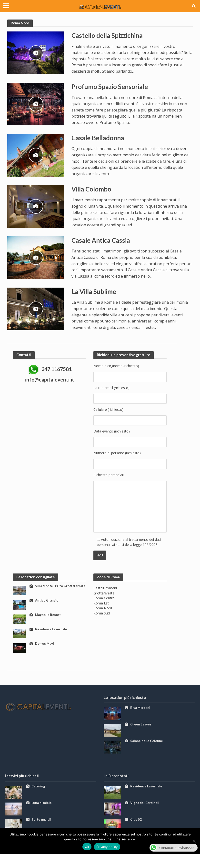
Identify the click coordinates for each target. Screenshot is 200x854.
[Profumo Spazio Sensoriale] (35, 103)
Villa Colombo (91, 189)
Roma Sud (101, 613)
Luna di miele (41, 803)
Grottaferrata (103, 593)
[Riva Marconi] (112, 713)
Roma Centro (104, 598)
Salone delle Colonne (146, 741)
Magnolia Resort (48, 615)
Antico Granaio (46, 600)
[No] (193, 841)
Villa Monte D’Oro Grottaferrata (60, 586)
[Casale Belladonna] (35, 155)
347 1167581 (56, 369)
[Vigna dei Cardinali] (112, 808)
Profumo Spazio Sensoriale (109, 86)
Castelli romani (105, 588)
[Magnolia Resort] (19, 619)
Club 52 (136, 819)
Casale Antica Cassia (100, 240)
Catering (38, 786)
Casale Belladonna (97, 138)
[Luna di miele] (13, 808)
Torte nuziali (41, 819)
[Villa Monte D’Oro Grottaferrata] (19, 590)
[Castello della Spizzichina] (35, 52)
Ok (87, 847)
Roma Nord (102, 608)
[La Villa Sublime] (35, 308)
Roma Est (101, 603)
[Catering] (13, 792)
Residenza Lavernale (51, 629)
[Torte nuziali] (13, 825)
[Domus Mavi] (19, 647)
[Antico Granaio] (19, 604)
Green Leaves (140, 724)
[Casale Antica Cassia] (35, 257)
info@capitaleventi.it (49, 379)
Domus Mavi (44, 643)
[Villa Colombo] (35, 206)
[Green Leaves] (112, 730)
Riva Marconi (140, 708)
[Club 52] (112, 825)
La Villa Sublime (93, 291)
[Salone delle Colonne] (112, 746)
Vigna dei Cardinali (144, 803)
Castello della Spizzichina (107, 35)
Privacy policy (107, 847)
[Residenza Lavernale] (19, 633)
